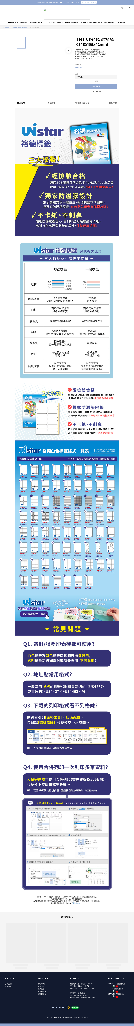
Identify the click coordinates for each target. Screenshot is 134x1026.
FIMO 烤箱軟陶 (71, 22)
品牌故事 (8, 984)
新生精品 (81, 993)
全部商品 (6, 27)
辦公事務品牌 (109, 22)
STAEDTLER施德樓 (53, 22)
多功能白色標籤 (34, 27)
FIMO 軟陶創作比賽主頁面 (17, 22)
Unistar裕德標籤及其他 (19, 27)
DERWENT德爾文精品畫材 (90, 22)
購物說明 (41, 984)
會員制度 (8, 987)
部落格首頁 (122, 22)
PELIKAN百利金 (36, 22)
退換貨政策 (76, 903)
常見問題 (41, 987)
